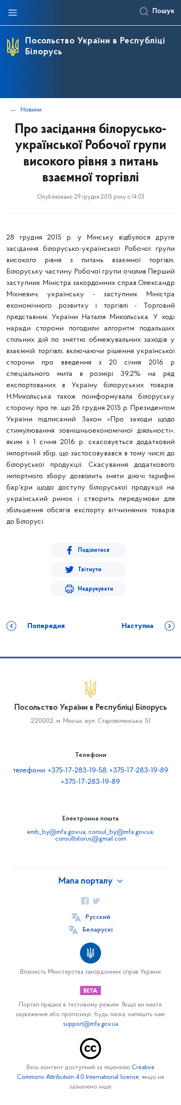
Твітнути (89, 570)
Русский (97, 917)
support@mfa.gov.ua (90, 1024)
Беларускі (98, 930)
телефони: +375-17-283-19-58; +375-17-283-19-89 (90, 771)
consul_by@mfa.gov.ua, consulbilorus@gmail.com (104, 835)
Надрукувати (95, 589)
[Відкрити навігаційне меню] (12, 12)
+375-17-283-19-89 (90, 782)
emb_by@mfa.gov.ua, (57, 832)
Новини (31, 110)
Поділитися (93, 550)
